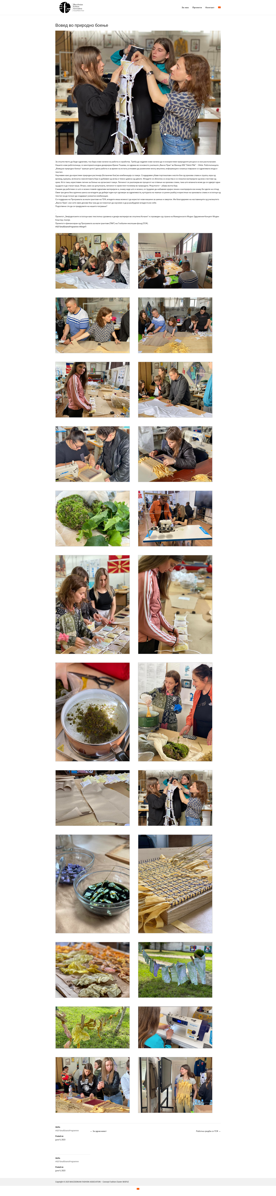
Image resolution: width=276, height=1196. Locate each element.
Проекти (197, 7)
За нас (185, 7)
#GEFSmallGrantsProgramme (67, 1130)
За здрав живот (98, 1131)
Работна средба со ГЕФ (208, 1131)
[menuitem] (219, 10)
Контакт (210, 7)
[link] (192, 165)
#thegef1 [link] (83, 227)
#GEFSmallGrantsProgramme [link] (67, 227)
